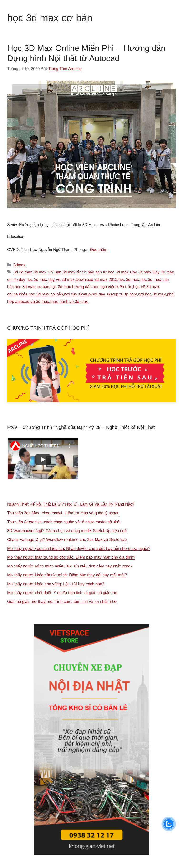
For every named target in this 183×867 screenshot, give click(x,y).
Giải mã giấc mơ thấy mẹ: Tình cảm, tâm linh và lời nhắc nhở (62, 601)
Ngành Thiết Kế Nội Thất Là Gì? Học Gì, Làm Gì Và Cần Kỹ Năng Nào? (70, 504)
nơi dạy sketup (77, 294)
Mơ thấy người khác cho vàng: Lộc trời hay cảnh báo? (55, 584)
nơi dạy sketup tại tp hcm (114, 294)
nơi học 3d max (152, 294)
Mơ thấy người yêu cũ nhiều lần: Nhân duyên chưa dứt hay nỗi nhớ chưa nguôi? (78, 548)
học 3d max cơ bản (32, 286)
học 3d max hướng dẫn (71, 286)
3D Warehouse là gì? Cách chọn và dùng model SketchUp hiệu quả (67, 530)
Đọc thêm (98, 249)
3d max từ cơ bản (78, 272)
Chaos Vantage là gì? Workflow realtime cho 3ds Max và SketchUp (67, 539)
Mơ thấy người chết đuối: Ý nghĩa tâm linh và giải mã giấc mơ (62, 592)
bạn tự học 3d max (112, 272)
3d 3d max (23, 272)
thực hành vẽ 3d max (69, 301)
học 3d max (128, 279)
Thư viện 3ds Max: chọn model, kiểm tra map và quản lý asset (62, 513)
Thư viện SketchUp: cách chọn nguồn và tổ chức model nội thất (64, 522)
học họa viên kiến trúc (112, 286)
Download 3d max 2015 (96, 279)
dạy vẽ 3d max (61, 279)
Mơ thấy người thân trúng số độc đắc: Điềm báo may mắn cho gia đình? (71, 557)
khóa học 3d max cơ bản (41, 294)
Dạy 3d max (140, 272)
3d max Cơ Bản (47, 272)
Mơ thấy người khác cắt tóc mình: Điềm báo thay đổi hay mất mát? (67, 575)
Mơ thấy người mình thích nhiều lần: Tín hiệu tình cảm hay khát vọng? (69, 566)
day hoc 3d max (33, 279)
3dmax (19, 265)
